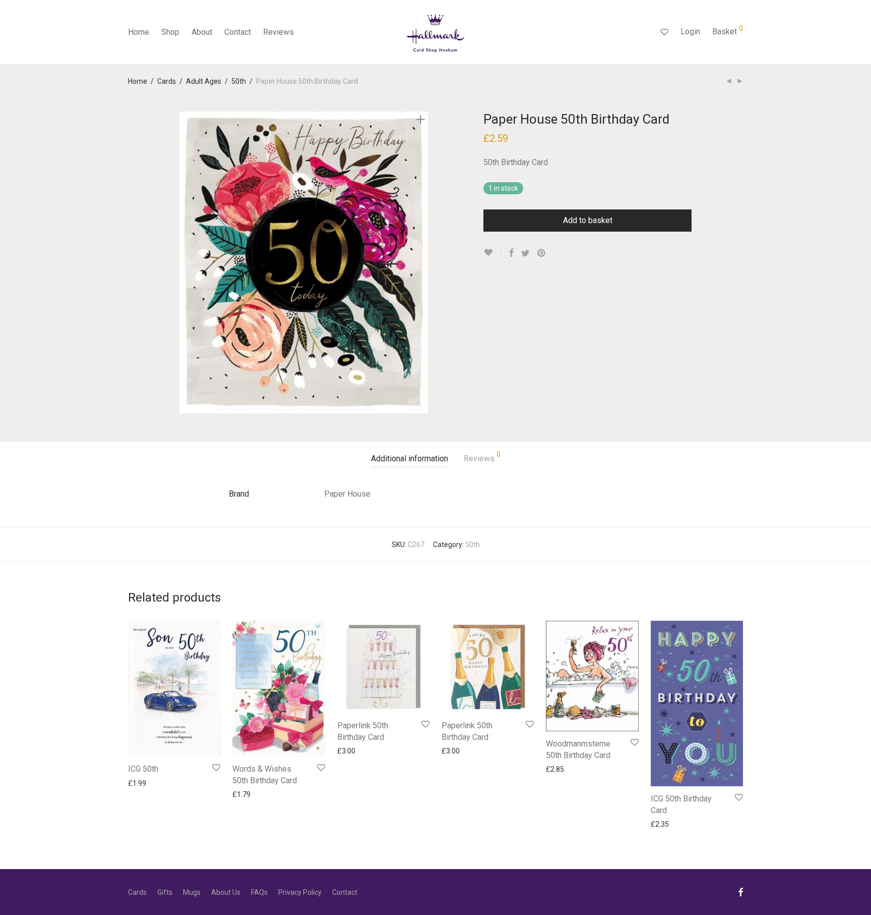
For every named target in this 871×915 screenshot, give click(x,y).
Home (138, 32)
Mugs (192, 892)
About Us (225, 892)
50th (238, 81)
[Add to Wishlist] (492, 252)
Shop (170, 32)
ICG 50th (143, 769)
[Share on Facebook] (511, 253)
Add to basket (587, 220)
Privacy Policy (300, 892)
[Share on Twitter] (525, 253)
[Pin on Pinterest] (541, 253)
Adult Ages (203, 81)
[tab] (409, 459)
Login (690, 31)
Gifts (164, 892)
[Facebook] (740, 892)
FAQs (259, 892)
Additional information (409, 458)
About (202, 32)
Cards (166, 81)
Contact (237, 32)
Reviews (278, 32)
